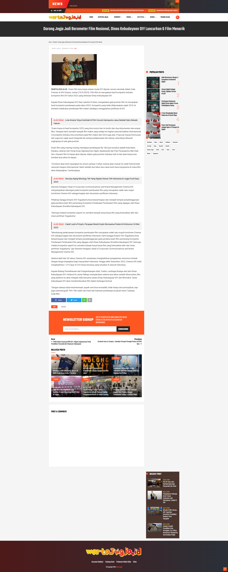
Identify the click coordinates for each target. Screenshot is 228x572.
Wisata (148, 154)
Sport (163, 150)
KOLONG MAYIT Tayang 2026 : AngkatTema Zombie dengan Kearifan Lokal (95, 370)
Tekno (168, 150)
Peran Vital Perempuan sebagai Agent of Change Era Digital (170, 127)
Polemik (167, 146)
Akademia (149, 142)
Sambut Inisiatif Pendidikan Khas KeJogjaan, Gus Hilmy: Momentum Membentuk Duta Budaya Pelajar (170, 530)
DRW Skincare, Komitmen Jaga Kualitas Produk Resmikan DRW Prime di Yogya (66, 392)
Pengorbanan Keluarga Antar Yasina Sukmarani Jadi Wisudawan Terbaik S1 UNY (161, 10)
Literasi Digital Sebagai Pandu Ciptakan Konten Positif (169, 91)
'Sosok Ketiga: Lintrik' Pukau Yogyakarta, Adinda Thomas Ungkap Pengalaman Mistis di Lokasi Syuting (95, 392)
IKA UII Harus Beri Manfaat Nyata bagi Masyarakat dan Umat (109, 10)
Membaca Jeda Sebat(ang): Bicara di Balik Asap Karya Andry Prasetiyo (65, 372)
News (155, 146)
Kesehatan (175, 142)
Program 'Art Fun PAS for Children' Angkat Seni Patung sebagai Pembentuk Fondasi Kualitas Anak (125, 392)
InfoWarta (167, 142)
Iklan (135, 562)
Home (91, 17)
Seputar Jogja (150, 150)
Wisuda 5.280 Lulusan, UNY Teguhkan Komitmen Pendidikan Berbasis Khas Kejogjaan (170, 514)
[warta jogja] (114, 557)
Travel (173, 150)
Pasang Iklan (165, 17)
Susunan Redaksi (97, 562)
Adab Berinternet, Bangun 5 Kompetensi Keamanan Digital (170, 79)
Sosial (157, 150)
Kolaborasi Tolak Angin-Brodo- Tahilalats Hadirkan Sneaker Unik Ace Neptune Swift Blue (126, 370)
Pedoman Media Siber (123, 562)
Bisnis (155, 142)
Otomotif (161, 146)
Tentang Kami (109, 562)
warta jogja (119, 567)
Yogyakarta (155, 154)
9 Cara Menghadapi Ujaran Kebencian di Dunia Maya (169, 114)
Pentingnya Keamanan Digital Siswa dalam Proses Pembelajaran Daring (170, 103)
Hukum (161, 142)
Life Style (149, 146)
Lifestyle (63, 307)
